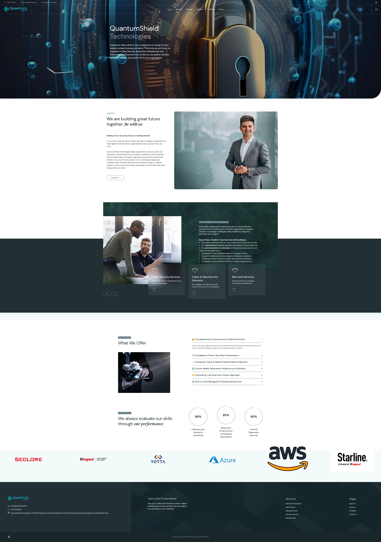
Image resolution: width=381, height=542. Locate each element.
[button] (3, 49)
